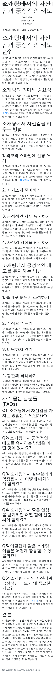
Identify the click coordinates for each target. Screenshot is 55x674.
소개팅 (5, 113)
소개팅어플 (23, 180)
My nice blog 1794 (15, 4)
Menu (43, 4)
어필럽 (34, 600)
